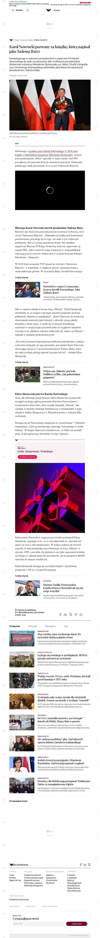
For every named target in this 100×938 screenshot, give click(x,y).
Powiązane (14, 626)
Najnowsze (50, 626)
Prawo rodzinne (43, 631)
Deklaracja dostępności (33, 886)
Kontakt (12, 878)
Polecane (32, 626)
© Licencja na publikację (25, 610)
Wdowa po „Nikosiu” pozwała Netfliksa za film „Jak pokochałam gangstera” (61, 374)
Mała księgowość (74, 883)
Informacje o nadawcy (33, 883)
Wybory (45, 282)
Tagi (66, 626)
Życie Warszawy (74, 891)
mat (16, 143)
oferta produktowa (49, 906)
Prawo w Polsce (43, 673)
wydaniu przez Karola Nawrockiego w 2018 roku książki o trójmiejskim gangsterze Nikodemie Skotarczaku (46, 152)
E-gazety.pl (72, 878)
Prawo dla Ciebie (26, 40)
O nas (11, 875)
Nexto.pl (70, 880)
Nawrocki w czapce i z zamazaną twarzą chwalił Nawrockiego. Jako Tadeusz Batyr (61, 289)
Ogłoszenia (51, 878)
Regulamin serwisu (32, 880)
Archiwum (50, 883)
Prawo (57, 10)
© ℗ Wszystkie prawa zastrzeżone (29, 612)
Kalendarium (31, 906)
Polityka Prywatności (32, 875)
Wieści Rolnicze (73, 888)
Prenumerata (51, 880)
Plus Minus (47, 581)
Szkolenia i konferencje (19, 899)
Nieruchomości (43, 694)
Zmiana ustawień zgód (33, 878)
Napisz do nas (15, 880)
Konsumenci (42, 715)
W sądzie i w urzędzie (45, 652)
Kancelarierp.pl (73, 886)
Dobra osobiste (40, 40)
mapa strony (14, 906)
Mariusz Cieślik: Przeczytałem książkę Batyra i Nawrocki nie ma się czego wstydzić (63, 588)
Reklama (50, 875)
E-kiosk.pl (71, 875)
